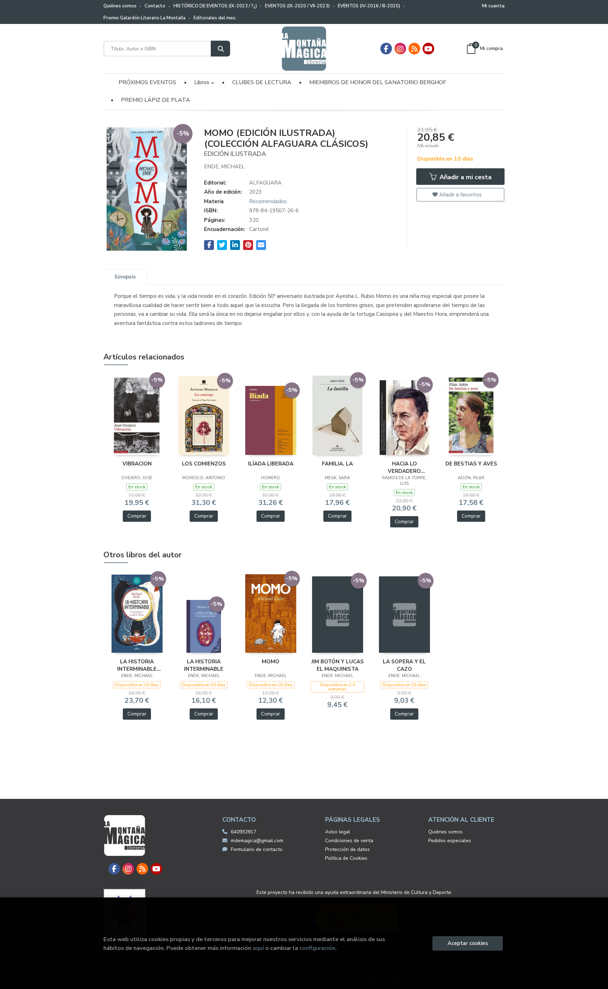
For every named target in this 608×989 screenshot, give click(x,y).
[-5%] (137, 415)
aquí (258, 948)
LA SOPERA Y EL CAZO (404, 665)
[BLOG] (414, 49)
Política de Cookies (346, 858)
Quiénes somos (120, 6)
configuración (317, 948)
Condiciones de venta (349, 840)
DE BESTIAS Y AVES (471, 463)
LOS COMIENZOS (204, 463)
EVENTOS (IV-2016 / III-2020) (369, 6)
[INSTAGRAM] (400, 49)
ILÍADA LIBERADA (270, 463)
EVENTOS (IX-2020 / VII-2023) (297, 6)
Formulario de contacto (257, 849)
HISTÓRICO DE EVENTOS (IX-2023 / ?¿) (215, 6)
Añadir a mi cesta (465, 177)
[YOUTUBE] (428, 49)
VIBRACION (137, 463)
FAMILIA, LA (337, 463)
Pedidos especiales (449, 840)
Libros (202, 82)
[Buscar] (220, 49)
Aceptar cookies (468, 943)
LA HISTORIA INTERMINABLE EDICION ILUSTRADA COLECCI (137, 665)
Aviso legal (337, 831)
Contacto (155, 6)
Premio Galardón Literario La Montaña (144, 18)
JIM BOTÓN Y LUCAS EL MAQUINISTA (337, 665)
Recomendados (268, 201)
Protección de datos (347, 849)
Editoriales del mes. (215, 18)
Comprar (136, 516)
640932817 (243, 831)
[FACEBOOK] (386, 49)
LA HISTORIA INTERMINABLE (203, 665)
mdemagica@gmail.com (257, 840)
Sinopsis (125, 276)
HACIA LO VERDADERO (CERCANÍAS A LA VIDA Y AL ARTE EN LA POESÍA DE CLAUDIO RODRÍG (404, 467)
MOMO (270, 661)
